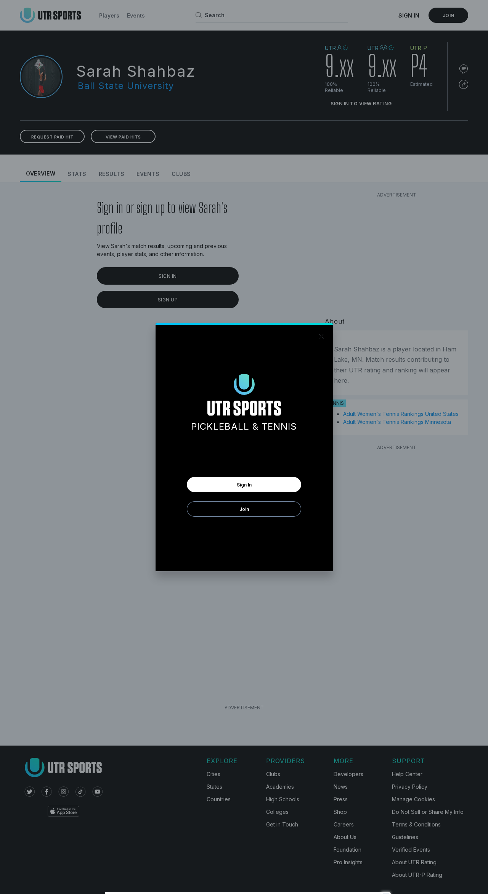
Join (244, 509)
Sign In (244, 485)
